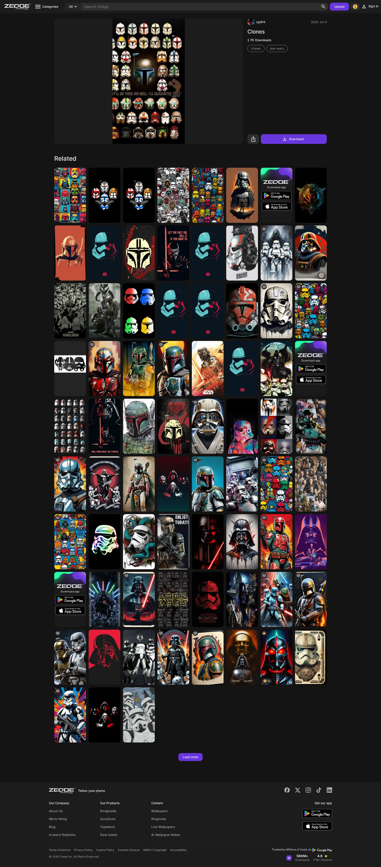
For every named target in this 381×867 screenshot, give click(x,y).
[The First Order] (208, 368)
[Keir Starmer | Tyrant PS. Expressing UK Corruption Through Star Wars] (276, 253)
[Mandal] (104, 368)
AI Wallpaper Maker (165, 835)
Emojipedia (108, 811)
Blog (52, 827)
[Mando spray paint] (139, 253)
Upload (339, 6)
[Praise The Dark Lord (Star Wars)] (104, 484)
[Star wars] (242, 195)
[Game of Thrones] (104, 599)
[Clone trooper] (242, 310)
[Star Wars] (208, 310)
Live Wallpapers (163, 827)
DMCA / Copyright (155, 850)
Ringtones (158, 819)
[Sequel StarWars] (208, 253)
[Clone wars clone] (104, 195)
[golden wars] (70, 657)
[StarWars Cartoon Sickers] (173, 195)
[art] (70, 195)
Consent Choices (129, 850)
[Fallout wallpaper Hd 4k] (173, 253)
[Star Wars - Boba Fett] (173, 368)
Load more (190, 757)
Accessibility (178, 850)
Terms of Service (60, 850)
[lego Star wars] (70, 541)
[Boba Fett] (311, 195)
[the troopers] (208, 195)
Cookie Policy (105, 850)
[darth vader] (139, 599)
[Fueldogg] (311, 253)
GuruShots (108, 819)
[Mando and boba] (104, 310)
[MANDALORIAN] (70, 310)
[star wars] (276, 310)
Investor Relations (62, 835)
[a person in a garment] (173, 657)
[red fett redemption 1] (276, 541)
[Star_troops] (139, 310)
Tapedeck (107, 827)
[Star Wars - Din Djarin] (311, 599)
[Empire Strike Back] (242, 253)
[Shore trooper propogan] (173, 541)
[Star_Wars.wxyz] (173, 484)
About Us (56, 811)
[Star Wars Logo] (173, 599)
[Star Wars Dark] (70, 368)
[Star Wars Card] (311, 657)
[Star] (104, 253)
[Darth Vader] (104, 426)
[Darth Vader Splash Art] (242, 541)
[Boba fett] (139, 426)
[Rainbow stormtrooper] (104, 541)
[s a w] (70, 484)
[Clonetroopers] (70, 426)
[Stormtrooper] (242, 484)
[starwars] (173, 310)
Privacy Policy (83, 850)
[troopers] (311, 310)
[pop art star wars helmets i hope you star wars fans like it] (276, 484)
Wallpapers (159, 811)
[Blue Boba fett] (208, 484)
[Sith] (242, 657)
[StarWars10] (208, 541)
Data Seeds (109, 835)
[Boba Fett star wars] (173, 426)
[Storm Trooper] (242, 426)
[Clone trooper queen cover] (139, 195)
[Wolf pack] (139, 657)
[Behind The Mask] (104, 657)
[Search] (323, 7)
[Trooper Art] (276, 426)
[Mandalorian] (70, 253)
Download (296, 139)
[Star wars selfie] (139, 714)
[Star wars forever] (242, 599)
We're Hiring (58, 819)
